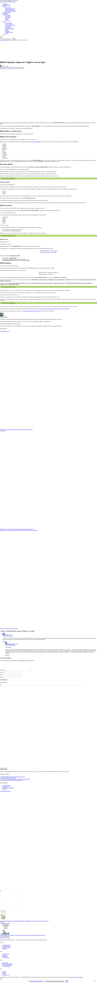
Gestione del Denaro (9, 28)
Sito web (2, 677)
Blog (4, 34)
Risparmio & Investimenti (8, 787)
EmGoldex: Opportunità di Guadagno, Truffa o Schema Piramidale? (15, 779)
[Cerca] (1, 37)
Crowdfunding (8, 27)
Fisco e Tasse (8, 7)
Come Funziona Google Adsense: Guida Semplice (11, 780)
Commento (2, 670)
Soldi (4, 21)
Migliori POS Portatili (9, 9)
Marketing (7, 18)
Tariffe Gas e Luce (9, 32)
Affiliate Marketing (7, 5)
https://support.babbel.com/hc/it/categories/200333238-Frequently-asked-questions (52, 308)
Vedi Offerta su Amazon (5, 923)
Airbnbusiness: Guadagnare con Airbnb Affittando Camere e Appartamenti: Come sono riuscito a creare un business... (24, 921)
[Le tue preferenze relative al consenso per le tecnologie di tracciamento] (94, 980)
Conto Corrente (8, 24)
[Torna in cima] (1, 979)
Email (1, 674)
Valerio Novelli (11, 644)
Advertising (5, 4)
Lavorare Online (6, 14)
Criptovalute (7, 26)
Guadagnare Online (7, 12)
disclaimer (80, 977)
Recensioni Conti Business (10, 11)
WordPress (7, 20)
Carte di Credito (8, 22)
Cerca (14, 38)
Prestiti (6, 29)
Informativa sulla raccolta (35, 981)
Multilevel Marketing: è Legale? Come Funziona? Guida (13, 776)
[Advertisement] (48, 50)
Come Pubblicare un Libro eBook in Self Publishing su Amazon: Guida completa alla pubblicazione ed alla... (22, 935)
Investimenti (5, 13)
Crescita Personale (6, 966)
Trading (7, 33)
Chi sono (4, 971)
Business (4, 6)
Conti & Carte (6, 786)
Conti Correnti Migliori (10, 25)
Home (1, 40)
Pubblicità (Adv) (6, 975)
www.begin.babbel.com (36, 141)
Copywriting (8, 15)
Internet (4, 40)
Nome (1, 672)
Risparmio (7, 31)
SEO (6, 19)
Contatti (4, 972)
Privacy (4, 973)
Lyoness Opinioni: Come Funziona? (8, 777)
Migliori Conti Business (10, 8)
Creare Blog (7, 17)
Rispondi (4, 641)
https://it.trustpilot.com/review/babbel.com (32, 310)
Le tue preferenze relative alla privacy (54, 981)
